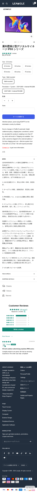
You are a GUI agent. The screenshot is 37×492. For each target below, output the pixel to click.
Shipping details (8, 279)
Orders (22, 370)
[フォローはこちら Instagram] (9, 453)
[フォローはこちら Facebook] (4, 453)
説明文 (4, 159)
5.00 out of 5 (23, 309)
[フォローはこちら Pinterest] (13, 453)
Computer (5, 414)
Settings (22, 377)
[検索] (7, 3)
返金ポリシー (24, 385)
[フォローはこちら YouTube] (17, 453)
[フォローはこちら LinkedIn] (30, 453)
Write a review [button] (19, 329)
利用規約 (23, 392)
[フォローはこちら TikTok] (21, 453)
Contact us (5, 147)
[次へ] (34, 42)
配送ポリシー (24, 388)
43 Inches (18, 66)
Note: (4, 105)
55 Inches (7, 72)
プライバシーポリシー (27, 381)
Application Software (8, 425)
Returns (8, 291)
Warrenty (8, 295)
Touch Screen (6, 407)
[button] (6, 53)
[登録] (30, 441)
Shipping (8, 286)
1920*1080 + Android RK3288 (13, 91)
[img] (6, 341)
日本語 (23, 465)
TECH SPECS (6, 274)
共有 (3, 152)
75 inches (28, 72)
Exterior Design (7, 417)
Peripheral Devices (8, 421)
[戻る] (3, 42)
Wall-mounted (8, 81)
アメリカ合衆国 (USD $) (10, 465)
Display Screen (7, 410)
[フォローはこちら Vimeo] (26, 453)
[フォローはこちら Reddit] (4, 457)
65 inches (17, 72)
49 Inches (28, 66)
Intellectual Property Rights (26, 397)
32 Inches (7, 66)
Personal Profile (25, 374)
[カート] (34, 4)
